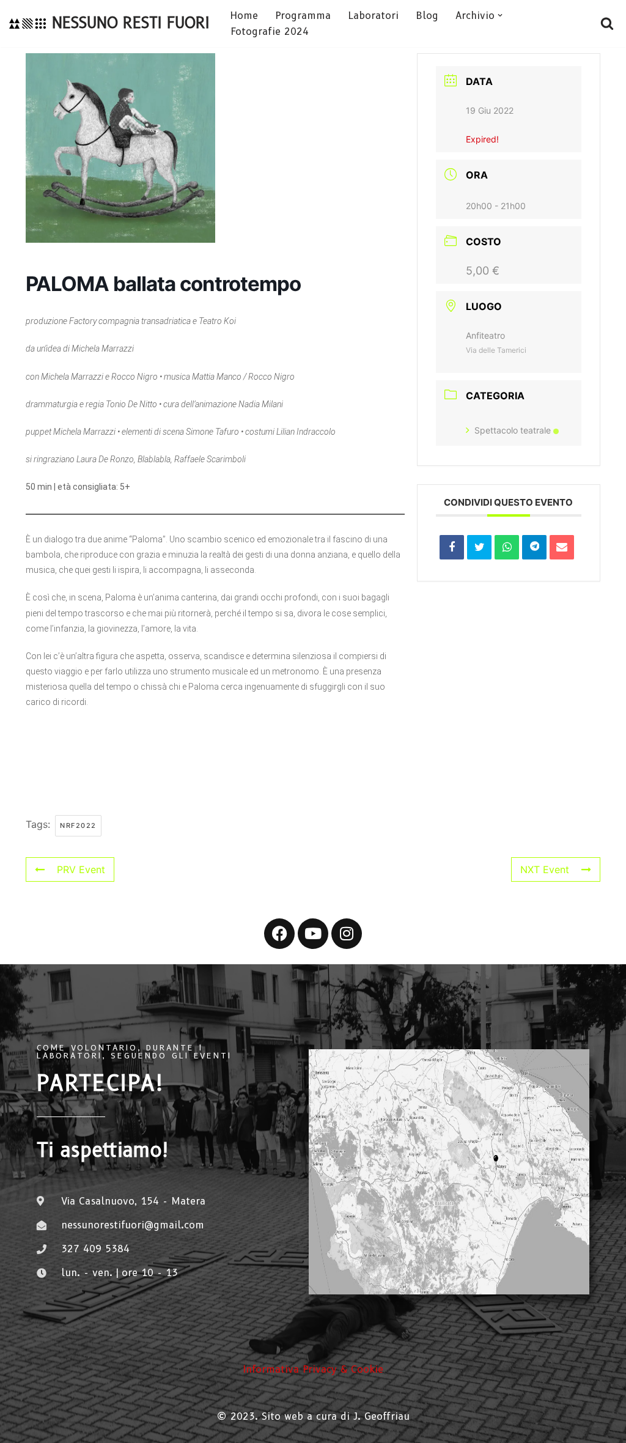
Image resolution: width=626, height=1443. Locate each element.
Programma (303, 15)
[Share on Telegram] (534, 547)
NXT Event (544, 869)
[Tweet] (479, 547)
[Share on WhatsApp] (507, 547)
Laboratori (373, 15)
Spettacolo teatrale (512, 430)
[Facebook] (279, 933)
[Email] (562, 547)
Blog (427, 15)
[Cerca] (607, 23)
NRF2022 (78, 825)
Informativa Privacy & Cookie (313, 1369)
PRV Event (81, 869)
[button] (500, 15)
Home (244, 15)
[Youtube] (313, 933)
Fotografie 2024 (269, 31)
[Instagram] (346, 933)
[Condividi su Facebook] (452, 547)
